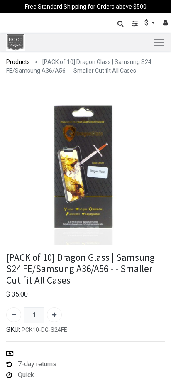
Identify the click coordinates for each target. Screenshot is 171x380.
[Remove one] (13, 314)
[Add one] (54, 314)
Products (18, 62)
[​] (135, 23)
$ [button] (147, 23)
